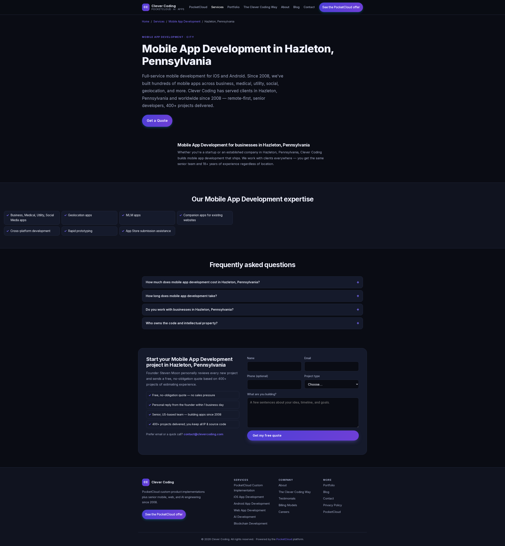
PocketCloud (198, 7)
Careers (284, 512)
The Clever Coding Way (260, 7)
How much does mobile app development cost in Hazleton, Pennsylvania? (203, 282)
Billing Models (288, 505)
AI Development (245, 517)
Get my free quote (267, 435)
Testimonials (287, 498)
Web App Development (250, 510)
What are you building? (261, 394)
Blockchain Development (250, 523)
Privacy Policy (332, 505)
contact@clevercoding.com (203, 434)
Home (145, 21)
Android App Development (252, 503)
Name (250, 358)
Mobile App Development (184, 21)
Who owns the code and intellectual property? (182, 323)
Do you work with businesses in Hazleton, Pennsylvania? (190, 309)
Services (217, 7)
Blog (296, 7)
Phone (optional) (257, 376)
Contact (309, 7)
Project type (312, 376)
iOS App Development (249, 497)
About (285, 7)
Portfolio (233, 7)
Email (307, 358)
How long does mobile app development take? (181, 296)
